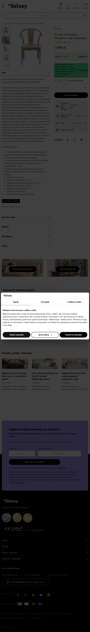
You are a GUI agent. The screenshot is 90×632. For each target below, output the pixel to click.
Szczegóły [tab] (45, 302)
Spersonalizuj (43, 335)
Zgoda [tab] (15, 302)
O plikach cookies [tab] (74, 302)
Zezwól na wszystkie (73, 335)
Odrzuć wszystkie (16, 335)
